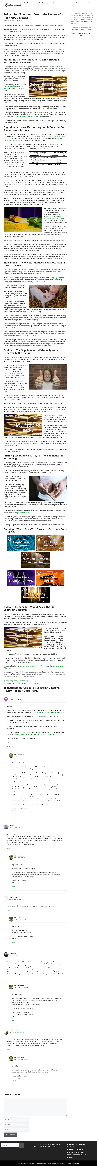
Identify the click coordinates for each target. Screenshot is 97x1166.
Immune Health (10, 680)
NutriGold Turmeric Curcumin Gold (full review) (33, 666)
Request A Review (75, 3)
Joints (15, 680)
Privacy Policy (51, 1163)
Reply (8, 746)
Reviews (38, 25)
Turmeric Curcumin (23, 680)
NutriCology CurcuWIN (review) (20, 513)
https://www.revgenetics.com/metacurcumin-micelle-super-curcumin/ (36, 734)
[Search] (21, 1145)
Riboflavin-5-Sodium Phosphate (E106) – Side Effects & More (22, 681)
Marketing (8, 25)
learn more (51, 1146)
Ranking (53, 25)
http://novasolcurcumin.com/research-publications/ (48, 712)
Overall (60, 25)
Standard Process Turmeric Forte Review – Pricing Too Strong (22, 683)
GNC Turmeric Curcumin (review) (56, 136)
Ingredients (19, 25)
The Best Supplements (47, 3)
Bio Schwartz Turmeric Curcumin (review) (25, 117)
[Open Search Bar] (24, 7)
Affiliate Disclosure (61, 1163)
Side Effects (29, 25)
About (87, 3)
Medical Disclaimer (73, 1163)
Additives (61, 3)
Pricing (45, 25)
